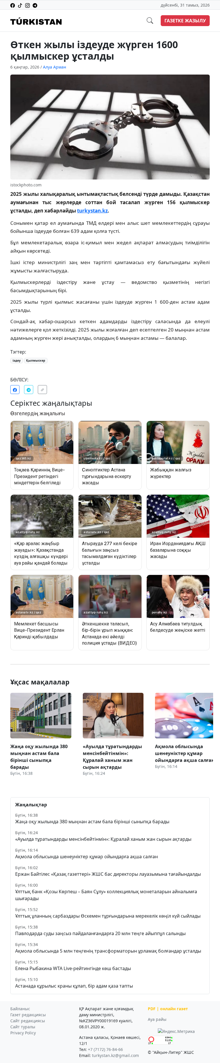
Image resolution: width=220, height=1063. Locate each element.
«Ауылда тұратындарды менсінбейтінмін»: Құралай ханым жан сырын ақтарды (103, 839)
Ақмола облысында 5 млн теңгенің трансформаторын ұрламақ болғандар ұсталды (108, 951)
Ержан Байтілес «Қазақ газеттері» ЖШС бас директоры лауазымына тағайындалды (108, 874)
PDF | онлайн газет (168, 1008)
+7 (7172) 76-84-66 (105, 1049)
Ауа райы (157, 1019)
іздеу (17, 360)
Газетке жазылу (185, 20)
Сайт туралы (22, 1026)
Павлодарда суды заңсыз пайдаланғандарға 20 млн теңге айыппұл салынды (100, 933)
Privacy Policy (23, 1032)
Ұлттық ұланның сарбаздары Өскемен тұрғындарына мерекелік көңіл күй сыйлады (108, 916)
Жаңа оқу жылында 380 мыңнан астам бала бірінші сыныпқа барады (92, 821)
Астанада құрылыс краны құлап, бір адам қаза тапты (74, 986)
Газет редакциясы (28, 1014)
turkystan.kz (92, 210)
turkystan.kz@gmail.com (115, 1055)
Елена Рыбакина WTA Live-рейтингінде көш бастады (73, 968)
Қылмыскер (35, 360)
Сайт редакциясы (27, 1020)
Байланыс (20, 1008)
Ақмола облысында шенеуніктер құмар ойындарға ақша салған (86, 856)
